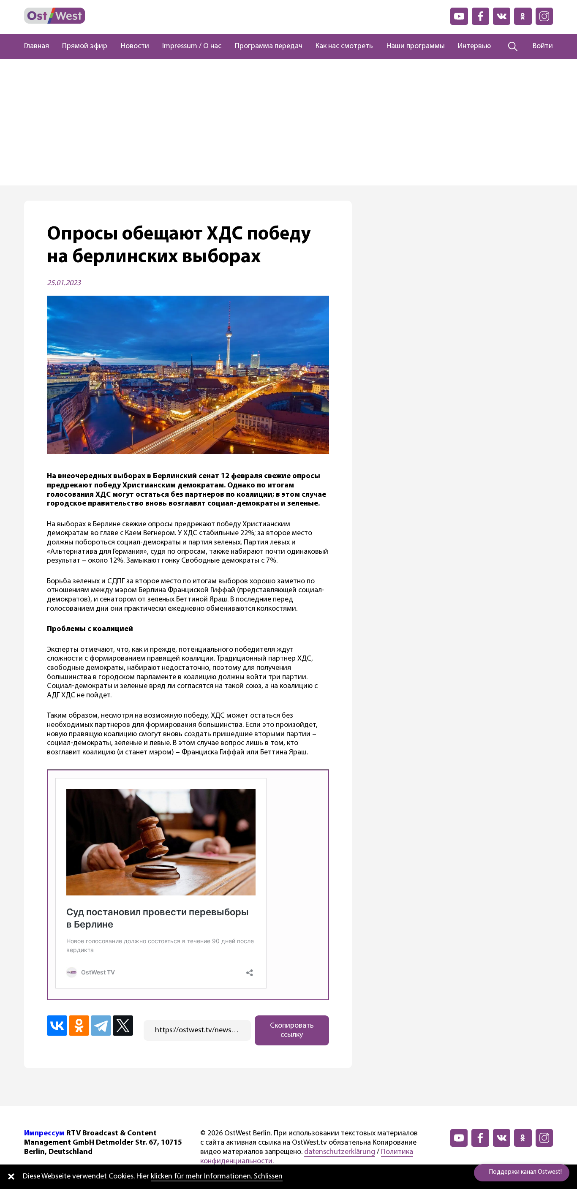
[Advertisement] (288, 122)
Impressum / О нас (191, 46)
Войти (543, 46)
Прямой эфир (84, 46)
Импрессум (44, 1133)
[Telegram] (101, 1025)
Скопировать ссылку (292, 1030)
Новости (135, 46)
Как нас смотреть (344, 46)
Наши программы (415, 46)
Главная (36, 46)
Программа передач (268, 46)
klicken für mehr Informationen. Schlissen (217, 1177)
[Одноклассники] (79, 1025)
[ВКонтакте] (57, 1025)
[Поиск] (513, 46)
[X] (123, 1025)
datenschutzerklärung (339, 1152)
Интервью (474, 46)
